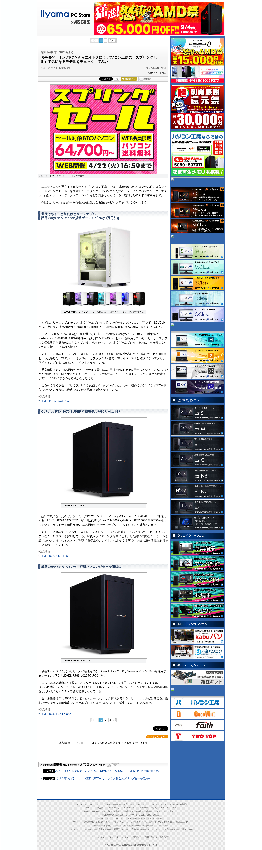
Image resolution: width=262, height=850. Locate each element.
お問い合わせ (151, 837)
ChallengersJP (182, 822)
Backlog (133, 818)
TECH (98, 804)
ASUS (148, 818)
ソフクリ (174, 811)
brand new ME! (145, 815)
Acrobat (112, 811)
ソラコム (109, 818)
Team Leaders (126, 822)
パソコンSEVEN (157, 808)
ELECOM (112, 808)
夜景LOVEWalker (139, 829)
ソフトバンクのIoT (162, 811)
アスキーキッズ (79, 822)
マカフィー (101, 808)
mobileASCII (140, 826)
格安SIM (90, 822)
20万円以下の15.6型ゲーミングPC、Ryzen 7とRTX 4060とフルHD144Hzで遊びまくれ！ (108, 770)
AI (81, 804)
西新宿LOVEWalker (122, 829)
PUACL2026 (169, 822)
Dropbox (118, 818)
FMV (87, 808)
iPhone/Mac (116, 804)
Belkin (137, 811)
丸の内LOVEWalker (171, 829)
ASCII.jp (80, 22)
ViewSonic (122, 815)
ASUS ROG (144, 808)
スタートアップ (161, 804)
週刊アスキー (112, 826)
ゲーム (172, 804)
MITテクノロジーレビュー (157, 826)
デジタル (106, 804)
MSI (104, 815)
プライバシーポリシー (120, 837)
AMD (129, 808)
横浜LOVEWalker (106, 829)
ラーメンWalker (73, 829)
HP (167, 808)
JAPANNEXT (158, 818)
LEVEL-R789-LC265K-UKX (56, 713)
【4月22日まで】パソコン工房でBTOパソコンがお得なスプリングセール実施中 (103, 778)
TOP (76, 804)
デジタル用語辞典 (127, 826)
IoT (84, 804)
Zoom (150, 811)
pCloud (156, 815)
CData (126, 818)
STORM (173, 808)
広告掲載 (164, 837)
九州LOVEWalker (154, 829)
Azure (130, 811)
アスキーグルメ (112, 822)
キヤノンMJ (122, 811)
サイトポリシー (99, 837)
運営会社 (137, 837)
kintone (105, 811)
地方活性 (152, 822)
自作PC (133, 804)
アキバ (144, 804)
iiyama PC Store (64, 13)
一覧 (116, 79)
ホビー (125, 804)
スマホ (151, 804)
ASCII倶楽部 (181, 804)
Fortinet (141, 818)
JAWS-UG (96, 811)
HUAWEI (86, 811)
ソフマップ (133, 815)
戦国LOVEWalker (188, 829)
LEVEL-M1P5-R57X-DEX (55, 400)
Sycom (135, 808)
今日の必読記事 (99, 826)
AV (139, 804)
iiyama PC (121, 808)
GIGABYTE (112, 815)
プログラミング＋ (140, 822)
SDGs (160, 822)
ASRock (101, 818)
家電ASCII (100, 822)
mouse (93, 808)
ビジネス (91, 804)
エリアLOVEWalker (89, 829)
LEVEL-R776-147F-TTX (54, 555)
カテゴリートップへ (157, 736)
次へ (111, 40)
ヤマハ (144, 811)
